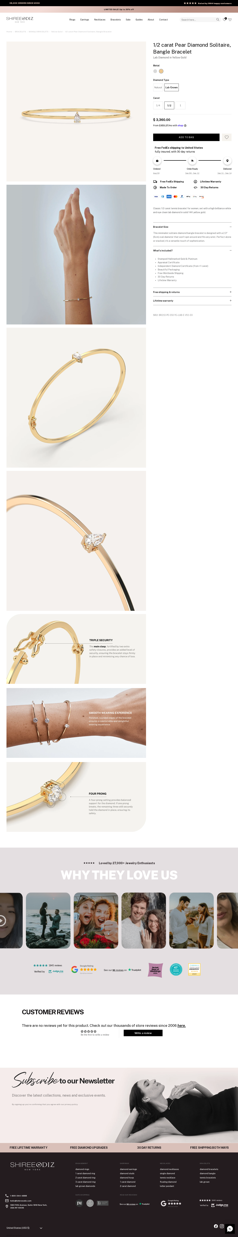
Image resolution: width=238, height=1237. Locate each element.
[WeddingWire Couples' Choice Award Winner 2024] (194, 974)
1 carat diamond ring (85, 1173)
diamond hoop (127, 1177)
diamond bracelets (209, 1169)
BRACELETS (115, 19)
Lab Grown (171, 87)
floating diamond (168, 1182)
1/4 (158, 105)
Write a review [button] (143, 1032)
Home (9, 32)
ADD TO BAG (186, 137)
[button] (230, 1229)
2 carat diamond (128, 1186)
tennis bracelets (208, 1177)
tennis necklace (167, 1177)
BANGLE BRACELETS (38, 32)
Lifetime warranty (163, 300)
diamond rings (82, 1169)
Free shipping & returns (166, 292)
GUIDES (139, 19)
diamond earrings (128, 1169)
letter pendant (167, 1186)
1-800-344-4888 (18, 1196)
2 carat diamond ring (85, 1177)
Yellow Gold (56, 32)
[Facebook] (216, 1226)
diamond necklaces (169, 1169)
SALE (128, 19)
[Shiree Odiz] (19, 19)
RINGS (72, 19)
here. (181, 1025)
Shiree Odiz (17, 1235)
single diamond (167, 1173)
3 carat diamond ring (85, 1182)
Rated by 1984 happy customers (215, 3)
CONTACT (163, 19)
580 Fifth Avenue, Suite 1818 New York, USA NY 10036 (28, 1206)
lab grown (205, 1182)
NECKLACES (99, 19)
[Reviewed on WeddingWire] (176, 974)
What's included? (163, 250)
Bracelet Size (160, 227)
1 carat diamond (127, 1182)
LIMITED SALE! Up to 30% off (119, 9)
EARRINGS (84, 19)
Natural (158, 87)
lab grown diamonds (85, 1186)
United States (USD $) (17, 1228)
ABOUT (151, 19)
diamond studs (127, 1173)
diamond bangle (207, 1173)
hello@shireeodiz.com (20, 1201)
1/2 (169, 105)
